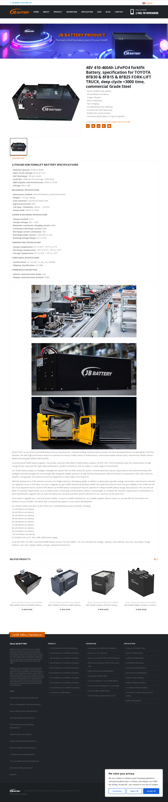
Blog (108, 12)
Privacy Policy (15, 794)
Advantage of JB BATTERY (97, 676)
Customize (117, 791)
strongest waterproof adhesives (22, 718)
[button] (155, 559)
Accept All (151, 791)
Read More (28, 609)
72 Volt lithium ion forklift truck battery (64, 678)
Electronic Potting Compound (21, 768)
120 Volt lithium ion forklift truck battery (65, 688)
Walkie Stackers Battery (135, 678)
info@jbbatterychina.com (22, 3)
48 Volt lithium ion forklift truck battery (112, 122)
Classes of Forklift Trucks (135, 648)
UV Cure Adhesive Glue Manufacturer (24, 761)
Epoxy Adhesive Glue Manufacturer (23, 711)
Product (58, 12)
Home (36, 12)
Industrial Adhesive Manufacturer (23, 741)
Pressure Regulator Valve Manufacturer (25, 704)
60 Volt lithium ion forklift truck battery (64, 673)
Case (99, 12)
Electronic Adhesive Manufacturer (23, 748)
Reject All (134, 791)
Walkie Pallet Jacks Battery (136, 683)
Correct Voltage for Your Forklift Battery (103, 681)
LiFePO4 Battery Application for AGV (102, 696)
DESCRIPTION (18, 158)
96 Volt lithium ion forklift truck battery (64, 683)
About (46, 12)
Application (87, 12)
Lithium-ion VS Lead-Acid (97, 653)
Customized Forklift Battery (60, 692)
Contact (119, 12)
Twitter (93, 126)
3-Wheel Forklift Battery (135, 658)
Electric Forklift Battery (134, 653)
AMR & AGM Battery (133, 701)
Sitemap (24, 794)
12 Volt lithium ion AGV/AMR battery (63, 648)
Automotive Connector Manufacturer (24, 698)
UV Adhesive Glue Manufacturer (22, 754)
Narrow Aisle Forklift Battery (136, 673)
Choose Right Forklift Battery (99, 691)
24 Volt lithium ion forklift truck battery (64, 658)
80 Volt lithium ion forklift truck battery (64, 668)
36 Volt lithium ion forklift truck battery (64, 653)
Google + (104, 126)
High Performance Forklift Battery (101, 671)
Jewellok (13, 774)
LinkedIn (98, 126)
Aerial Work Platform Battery (137, 688)
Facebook (88, 126)
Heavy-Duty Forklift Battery (136, 668)
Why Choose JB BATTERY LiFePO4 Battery (104, 658)
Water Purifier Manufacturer (21, 734)
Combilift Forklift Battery (135, 663)
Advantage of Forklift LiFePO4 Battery (102, 648)
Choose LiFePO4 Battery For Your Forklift (103, 686)
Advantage (71, 12)
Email (109, 126)
